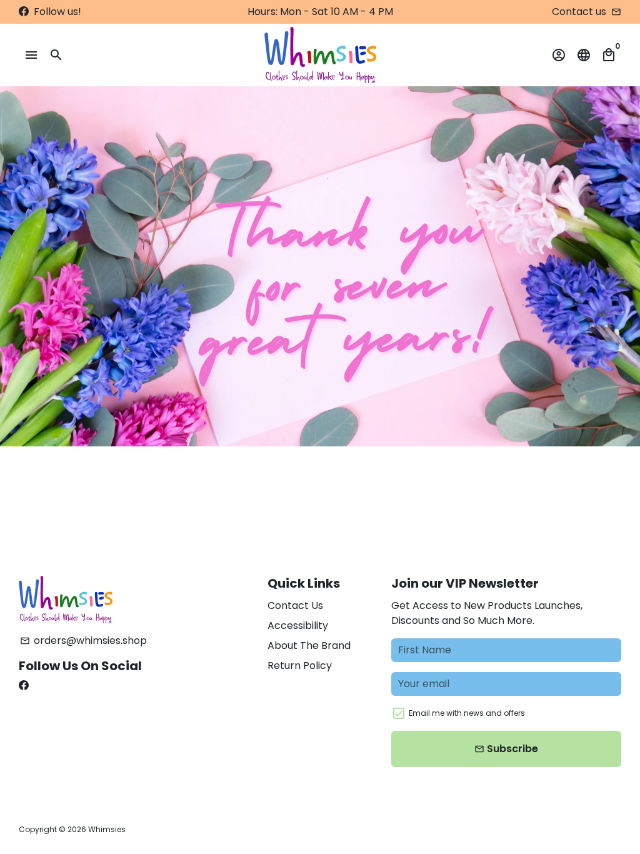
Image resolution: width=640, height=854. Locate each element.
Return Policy (300, 665)
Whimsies (107, 829)
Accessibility (298, 625)
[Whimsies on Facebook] (24, 11)
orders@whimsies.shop (83, 640)
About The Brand (309, 645)
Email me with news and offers (467, 713)
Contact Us (295, 605)
